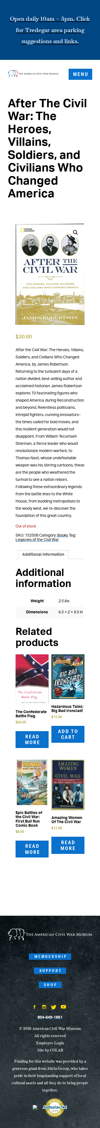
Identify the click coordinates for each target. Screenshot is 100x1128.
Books (62, 535)
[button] (76, 233)
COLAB (56, 1050)
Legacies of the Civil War (37, 540)
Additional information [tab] (43, 555)
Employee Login (50, 1043)
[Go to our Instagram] (44, 1007)
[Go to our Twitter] (53, 1008)
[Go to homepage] (50, 939)
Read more (32, 739)
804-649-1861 (50, 1017)
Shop (50, 984)
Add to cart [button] (68, 734)
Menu (81, 74)
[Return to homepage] (33, 74)
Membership (50, 956)
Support (50, 970)
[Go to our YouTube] (63, 1007)
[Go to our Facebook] (35, 1007)
